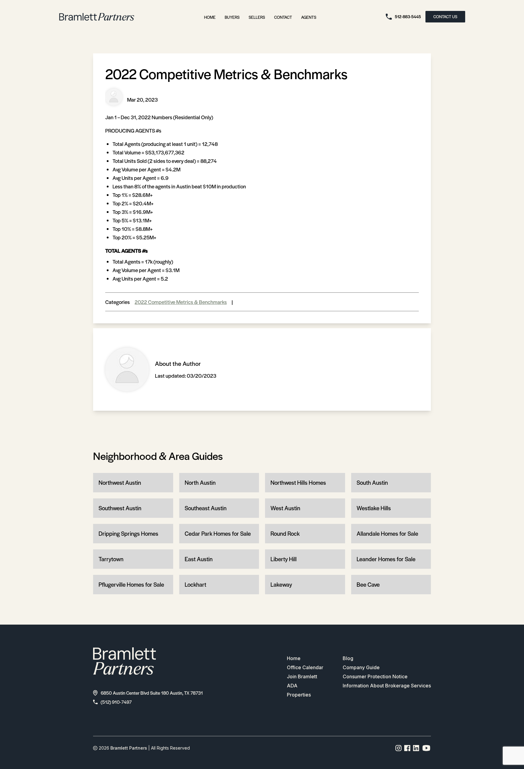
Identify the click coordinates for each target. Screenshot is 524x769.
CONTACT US (445, 16)
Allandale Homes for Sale (387, 533)
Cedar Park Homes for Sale (218, 533)
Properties (299, 695)
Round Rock (285, 533)
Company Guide (361, 667)
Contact (283, 17)
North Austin (200, 482)
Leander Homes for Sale (386, 559)
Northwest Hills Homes (298, 482)
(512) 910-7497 (116, 702)
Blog (348, 658)
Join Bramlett (302, 676)
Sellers (257, 17)
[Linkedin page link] (416, 748)
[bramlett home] (97, 17)
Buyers (232, 17)
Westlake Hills (374, 508)
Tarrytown (111, 559)
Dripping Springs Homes (128, 533)
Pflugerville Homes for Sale (131, 584)
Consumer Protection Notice (375, 676)
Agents (308, 17)
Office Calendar (305, 667)
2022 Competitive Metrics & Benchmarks (181, 301)
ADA (292, 686)
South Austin (372, 482)
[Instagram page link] (398, 748)
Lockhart (195, 584)
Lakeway (281, 584)
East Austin (199, 559)
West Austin (285, 508)
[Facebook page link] (407, 748)
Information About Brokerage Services (387, 686)
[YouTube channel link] (426, 748)
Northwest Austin (120, 482)
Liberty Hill (283, 559)
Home (210, 17)
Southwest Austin (120, 508)
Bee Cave (368, 584)
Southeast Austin (206, 508)
